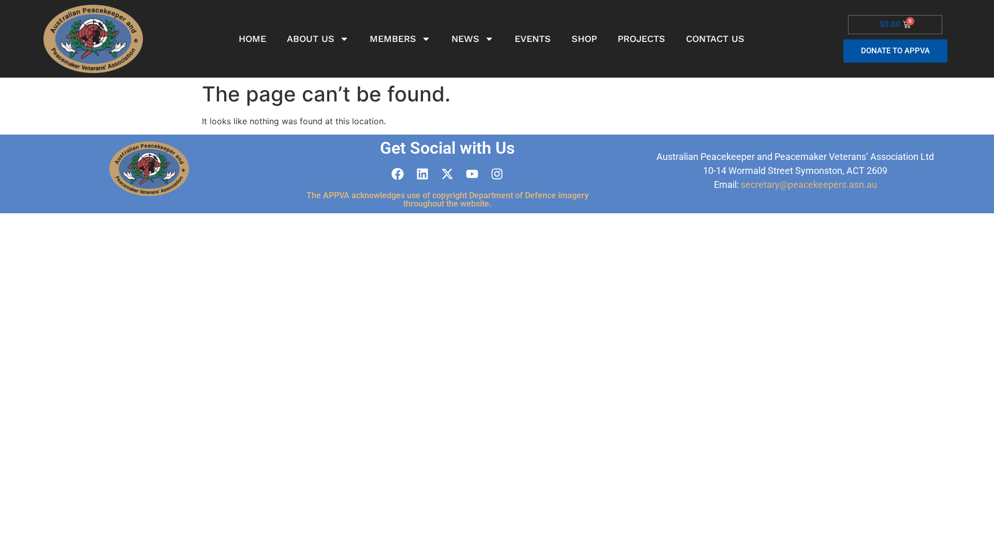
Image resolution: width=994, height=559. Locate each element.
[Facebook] (397, 173)
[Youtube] (472, 173)
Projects (641, 38)
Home (252, 38)
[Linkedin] (422, 173)
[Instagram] (497, 173)
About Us (310, 38)
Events (533, 38)
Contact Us (715, 38)
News (465, 38)
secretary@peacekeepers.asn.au (809, 184)
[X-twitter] (447, 173)
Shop (584, 38)
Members (393, 38)
